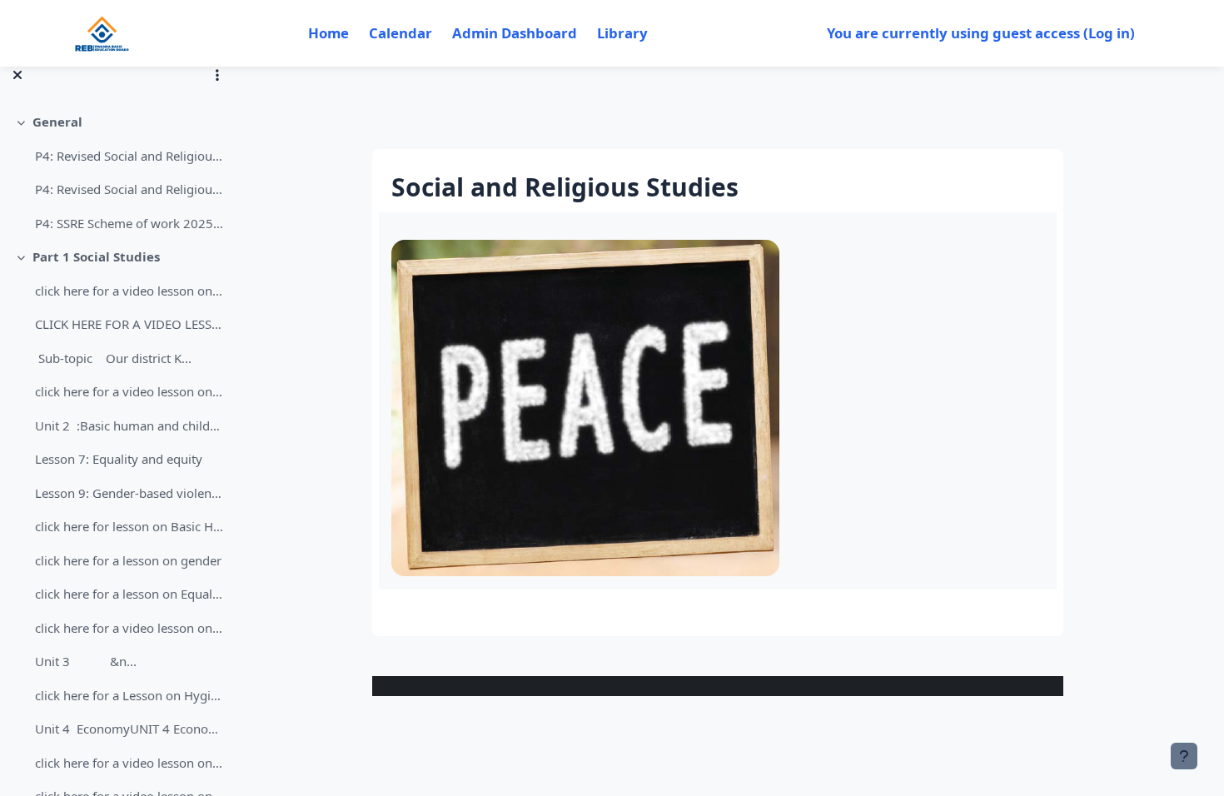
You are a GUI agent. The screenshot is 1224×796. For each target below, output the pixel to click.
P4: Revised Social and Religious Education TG (129, 189)
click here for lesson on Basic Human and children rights (129, 526)
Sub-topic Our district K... (113, 358)
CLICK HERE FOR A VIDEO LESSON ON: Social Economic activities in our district (129, 324)
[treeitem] (118, 172)
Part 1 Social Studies (96, 256)
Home (328, 32)
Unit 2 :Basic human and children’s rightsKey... (129, 425)
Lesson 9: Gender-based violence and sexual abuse (129, 493)
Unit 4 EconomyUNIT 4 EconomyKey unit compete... (129, 728)
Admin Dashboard (514, 32)
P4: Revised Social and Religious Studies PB (129, 155)
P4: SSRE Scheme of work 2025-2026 (129, 223)
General (57, 121)
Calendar (400, 32)
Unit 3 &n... (86, 661)
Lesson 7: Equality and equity (118, 458)
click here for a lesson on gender (128, 560)
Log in (1109, 32)
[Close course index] (17, 75)
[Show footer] (1184, 756)
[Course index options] (217, 75)
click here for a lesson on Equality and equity (129, 593)
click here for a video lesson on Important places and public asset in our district (129, 290)
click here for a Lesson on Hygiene (129, 695)
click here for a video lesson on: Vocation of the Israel (129, 627)
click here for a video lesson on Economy (129, 762)
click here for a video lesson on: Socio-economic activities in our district (129, 391)
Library (622, 32)
